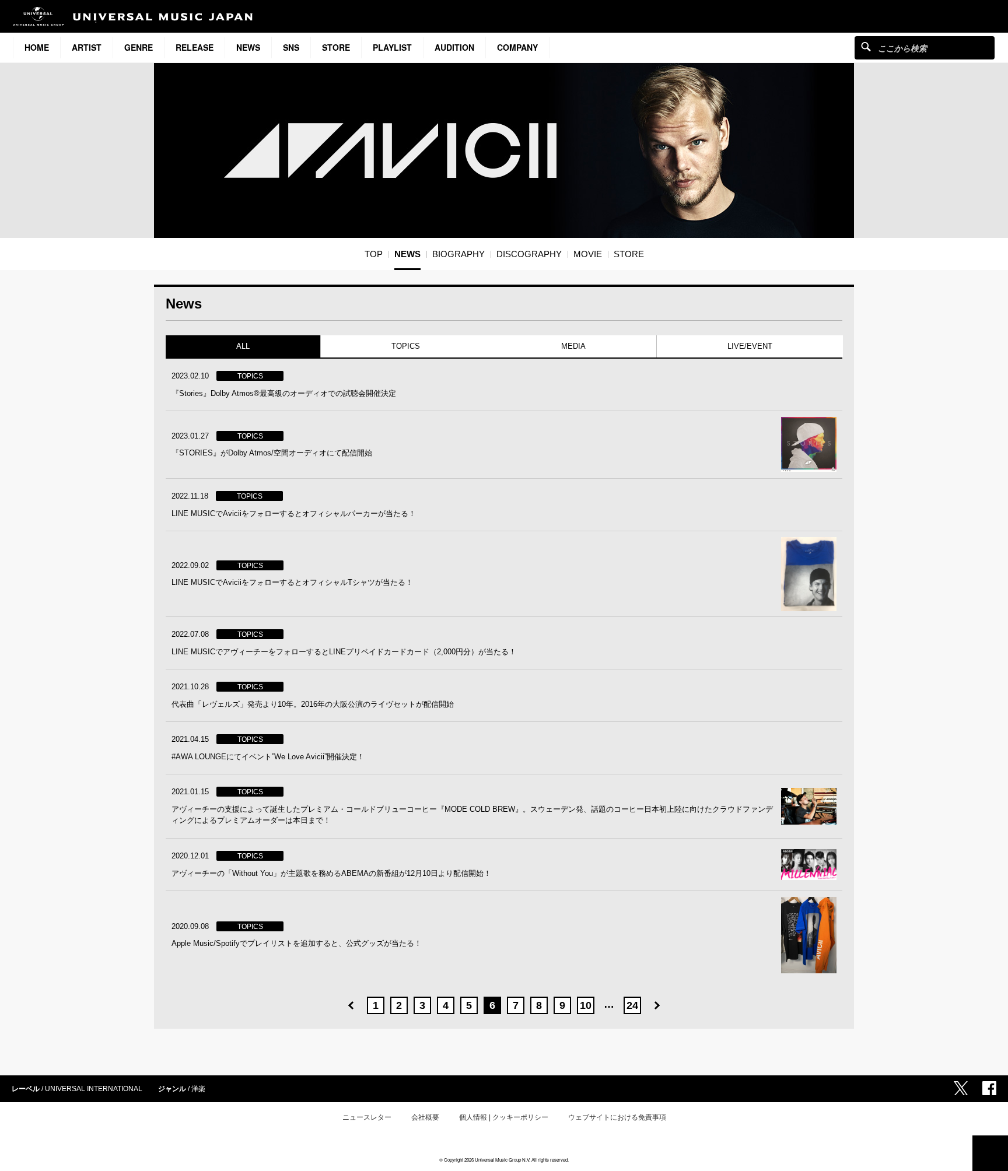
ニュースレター (366, 1117)
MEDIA (573, 346)
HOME (36, 47)
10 (586, 1005)
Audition (454, 47)
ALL (243, 346)
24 (632, 1005)
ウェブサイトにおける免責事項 (617, 1117)
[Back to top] (990, 1153)
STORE (336, 47)
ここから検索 (866, 46)
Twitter (961, 1088)
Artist (87, 47)
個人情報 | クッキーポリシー (503, 1117)
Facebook (989, 1088)
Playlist (392, 47)
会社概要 (425, 1117)
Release (195, 47)
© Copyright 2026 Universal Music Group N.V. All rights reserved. (504, 1159)
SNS (291, 47)
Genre (138, 47)
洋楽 (198, 1089)
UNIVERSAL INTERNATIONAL (93, 1089)
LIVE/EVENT (749, 346)
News (248, 47)
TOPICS (405, 346)
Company (517, 47)
